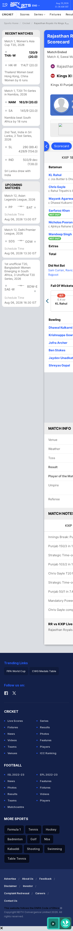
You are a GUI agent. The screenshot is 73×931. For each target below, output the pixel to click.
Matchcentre (16, 807)
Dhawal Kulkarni (60, 327)
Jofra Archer (58, 343)
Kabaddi (13, 849)
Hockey (51, 829)
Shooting (33, 849)
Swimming (54, 849)
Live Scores (15, 720)
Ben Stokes (57, 350)
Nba (47, 839)
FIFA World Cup (16, 671)
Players (45, 746)
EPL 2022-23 (49, 774)
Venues (12, 753)
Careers (40, 893)
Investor (28, 886)
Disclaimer (10, 886)
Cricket (8, 14)
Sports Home (11, 23)
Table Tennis (17, 858)
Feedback (45, 878)
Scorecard (61, 146)
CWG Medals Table (44, 671)
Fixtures (55, 14)
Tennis (33, 829)
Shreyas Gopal (59, 365)
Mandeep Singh (60, 234)
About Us (27, 878)
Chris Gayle (57, 187)
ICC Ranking (48, 753)
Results (45, 727)
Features (46, 740)
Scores (25, 14)
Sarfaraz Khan (59, 210)
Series (39, 14)
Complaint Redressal (16, 893)
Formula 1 (14, 829)
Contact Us (10, 900)
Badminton (15, 839)
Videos (12, 740)
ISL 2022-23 (16, 774)
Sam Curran (56, 270)
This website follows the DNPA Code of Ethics (32, 908)
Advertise (10, 878)
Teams (12, 746)
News (11, 733)
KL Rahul (55, 175)
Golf (33, 839)
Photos (44, 733)
